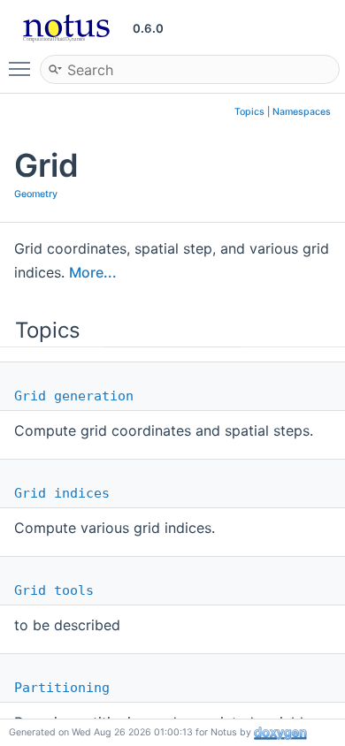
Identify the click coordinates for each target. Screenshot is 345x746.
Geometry (36, 194)
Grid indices (62, 493)
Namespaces (301, 112)
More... (93, 272)
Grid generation (74, 396)
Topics (249, 112)
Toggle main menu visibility (23, 68)
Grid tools (54, 590)
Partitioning (62, 688)
